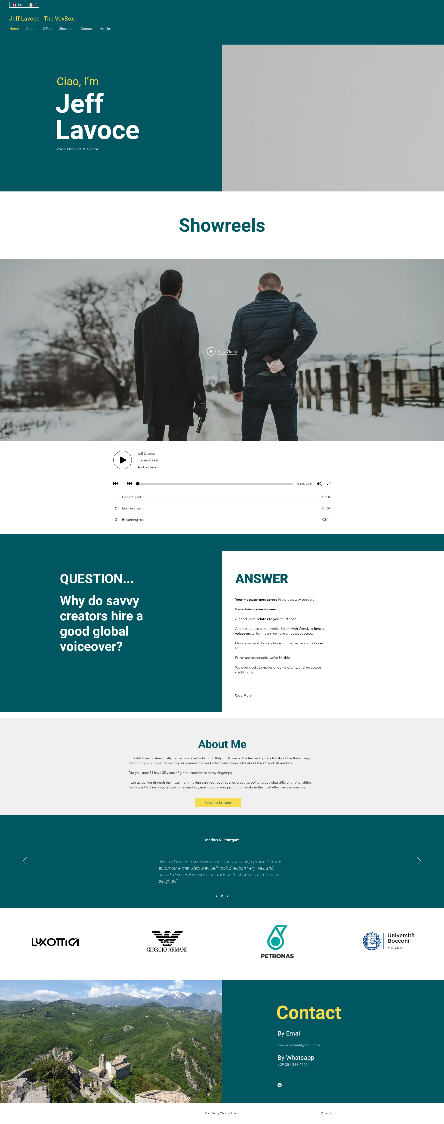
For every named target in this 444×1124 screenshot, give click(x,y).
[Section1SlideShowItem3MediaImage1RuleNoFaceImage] (227, 896)
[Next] (419, 861)
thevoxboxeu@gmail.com (299, 1045)
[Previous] (25, 861)
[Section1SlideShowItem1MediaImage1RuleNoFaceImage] (216, 896)
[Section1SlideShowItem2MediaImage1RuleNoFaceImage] (222, 896)
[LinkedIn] (280, 1085)
